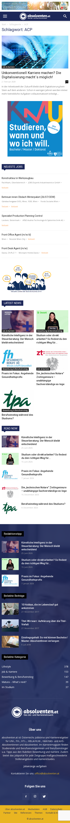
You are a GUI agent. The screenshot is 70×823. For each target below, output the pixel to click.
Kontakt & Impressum (56, 812)
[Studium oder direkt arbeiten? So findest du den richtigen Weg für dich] (52, 321)
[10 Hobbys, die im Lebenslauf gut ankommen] (10, 609)
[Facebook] (25, 796)
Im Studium (8, 687)
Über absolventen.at (15, 809)
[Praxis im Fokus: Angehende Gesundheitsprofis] (18, 359)
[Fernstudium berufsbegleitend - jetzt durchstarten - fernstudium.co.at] (35, 129)
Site (15, 812)
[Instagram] (35, 796)
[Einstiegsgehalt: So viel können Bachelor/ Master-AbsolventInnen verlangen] (10, 642)
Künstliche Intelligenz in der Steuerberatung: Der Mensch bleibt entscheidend (17, 339)
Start (4, 24)
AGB (45, 809)
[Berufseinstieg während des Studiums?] (18, 401)
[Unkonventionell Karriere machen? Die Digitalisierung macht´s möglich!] (35, 52)
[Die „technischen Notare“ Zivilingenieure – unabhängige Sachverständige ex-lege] (52, 359)
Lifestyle (6, 666)
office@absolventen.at (47, 773)
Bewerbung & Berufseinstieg (49, 331)
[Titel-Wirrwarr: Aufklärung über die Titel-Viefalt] (10, 625)
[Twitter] (44, 796)
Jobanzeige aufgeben (35, 766)
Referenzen (26, 812)
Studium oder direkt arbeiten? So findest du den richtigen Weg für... (51, 339)
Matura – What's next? (14, 682)
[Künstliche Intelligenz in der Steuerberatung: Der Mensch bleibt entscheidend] (18, 321)
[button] (65, 16)
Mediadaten (34, 809)
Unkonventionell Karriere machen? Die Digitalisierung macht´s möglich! (31, 75)
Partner (7, 812)
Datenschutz (56, 809)
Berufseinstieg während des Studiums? (43, 504)
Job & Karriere (8, 67)
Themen (38, 812)
